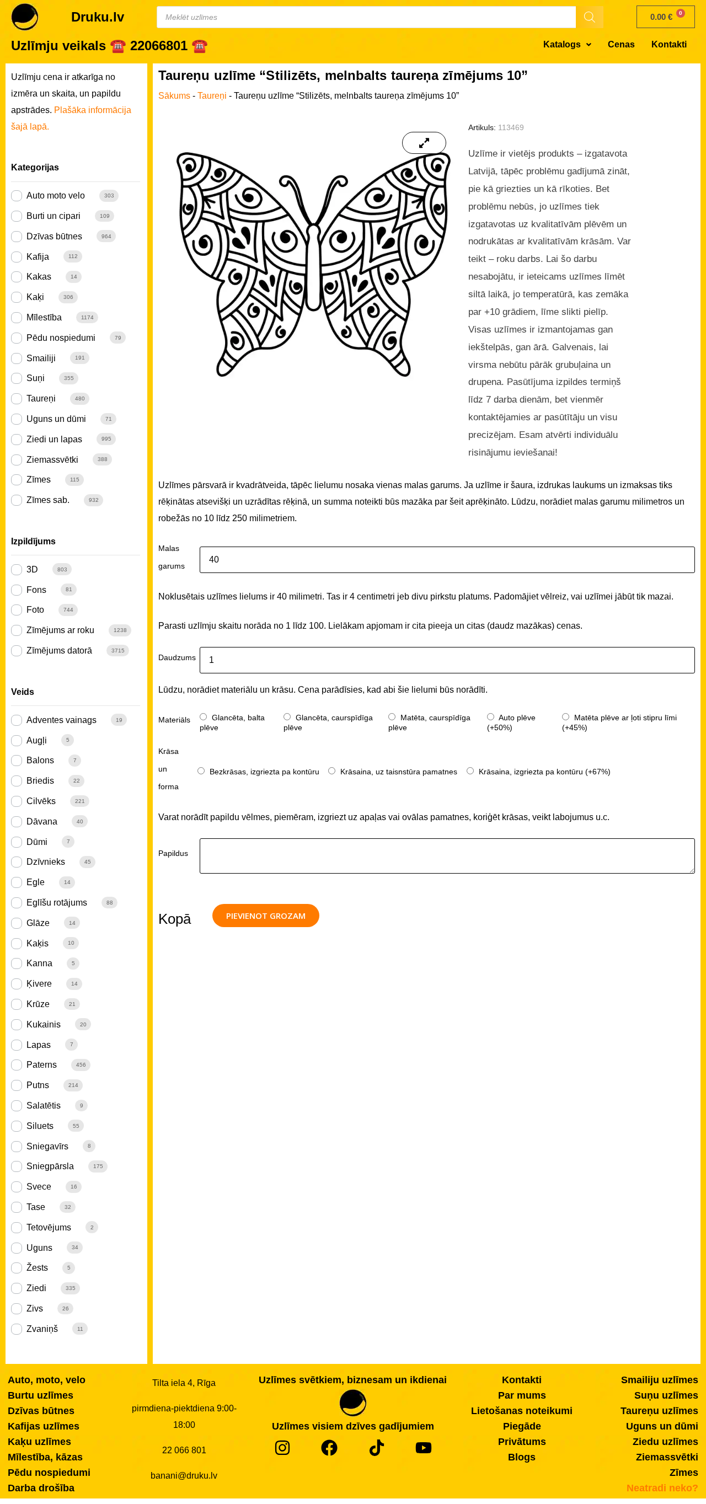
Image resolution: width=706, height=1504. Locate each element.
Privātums (522, 1441)
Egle (35, 882)
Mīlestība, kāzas (45, 1457)
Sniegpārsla (50, 1166)
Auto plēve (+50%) (511, 722)
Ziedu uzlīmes (665, 1441)
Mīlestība (44, 317)
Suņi (35, 378)
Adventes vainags (61, 720)
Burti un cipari (53, 216)
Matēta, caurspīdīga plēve (429, 722)
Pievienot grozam (266, 915)
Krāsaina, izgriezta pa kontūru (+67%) (544, 771)
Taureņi (41, 398)
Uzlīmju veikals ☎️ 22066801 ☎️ (109, 45)
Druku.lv (97, 16)
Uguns (39, 1248)
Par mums (522, 1395)
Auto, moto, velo (46, 1379)
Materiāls (174, 719)
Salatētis (43, 1105)
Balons (40, 760)
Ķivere (39, 983)
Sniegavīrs (47, 1146)
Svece (38, 1186)
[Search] (589, 17)
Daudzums (177, 657)
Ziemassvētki (52, 459)
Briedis (40, 780)
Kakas (38, 276)
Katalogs (562, 44)
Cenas (621, 44)
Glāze (38, 923)
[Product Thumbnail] (424, 143)
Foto (35, 609)
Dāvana (41, 821)
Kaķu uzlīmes (39, 1441)
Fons (36, 590)
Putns (37, 1085)
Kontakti (669, 44)
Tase (35, 1207)
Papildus (173, 853)
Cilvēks (41, 801)
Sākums (174, 95)
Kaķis (37, 943)
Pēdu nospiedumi (60, 337)
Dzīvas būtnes (54, 236)
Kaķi (35, 297)
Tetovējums (48, 1227)
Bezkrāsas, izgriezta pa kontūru (263, 771)
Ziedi (36, 1288)
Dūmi (36, 842)
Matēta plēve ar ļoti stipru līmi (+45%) (619, 722)
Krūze (38, 1004)
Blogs (522, 1457)
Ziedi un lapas (54, 439)
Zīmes (38, 479)
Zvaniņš (42, 1329)
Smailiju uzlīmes (659, 1379)
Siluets (40, 1126)
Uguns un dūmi (56, 419)
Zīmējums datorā (59, 650)
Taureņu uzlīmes (659, 1410)
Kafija (37, 256)
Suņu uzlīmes (666, 1395)
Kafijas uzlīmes (43, 1426)
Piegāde (522, 1426)
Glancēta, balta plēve (232, 722)
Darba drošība (41, 1488)
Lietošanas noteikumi (522, 1410)
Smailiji (41, 358)
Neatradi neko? (662, 1488)
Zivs (34, 1308)
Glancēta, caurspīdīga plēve (328, 722)
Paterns (41, 1064)
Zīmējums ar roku (60, 630)
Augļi (36, 740)
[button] (567, 45)
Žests (37, 1267)
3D (32, 569)
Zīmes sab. (47, 500)
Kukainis (43, 1024)
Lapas (38, 1045)
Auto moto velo (55, 195)
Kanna (39, 963)
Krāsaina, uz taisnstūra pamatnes (397, 771)
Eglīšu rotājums (56, 902)
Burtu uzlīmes (40, 1395)
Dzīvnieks (45, 861)
